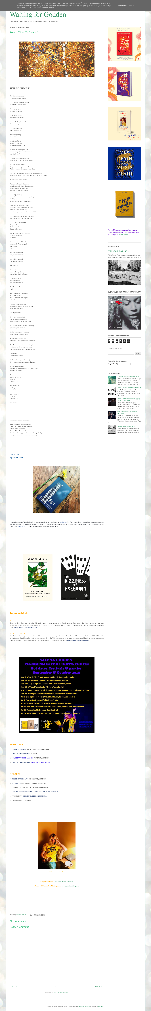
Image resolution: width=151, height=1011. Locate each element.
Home (57, 987)
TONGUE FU (16, 783)
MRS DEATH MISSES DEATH (23, 792)
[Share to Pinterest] (44, 915)
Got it (131, 5)
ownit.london (123, 235)
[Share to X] (40, 915)
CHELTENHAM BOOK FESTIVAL (46, 792)
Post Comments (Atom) (61, 992)
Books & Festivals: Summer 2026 (128, 376)
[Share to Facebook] (42, 915)
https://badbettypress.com (80, 640)
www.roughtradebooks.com (64, 882)
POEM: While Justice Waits (118, 251)
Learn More (122, 5)
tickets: (25, 627)
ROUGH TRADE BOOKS (21, 753)
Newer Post (15, 987)
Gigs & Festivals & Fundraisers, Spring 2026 (127, 412)
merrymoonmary (84, 1006)
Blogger (100, 1006)
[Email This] (35, 915)
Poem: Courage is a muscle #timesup (129, 387)
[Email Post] (31, 914)
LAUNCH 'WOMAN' (20, 749)
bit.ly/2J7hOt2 (22, 526)
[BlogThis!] (37, 915)
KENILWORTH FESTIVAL (40, 762)
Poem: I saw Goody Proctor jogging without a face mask (128, 399)
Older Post (98, 987)
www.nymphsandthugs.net (70, 886)
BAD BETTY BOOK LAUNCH (23, 758)
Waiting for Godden (38, 14)
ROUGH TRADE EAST (19, 779)
